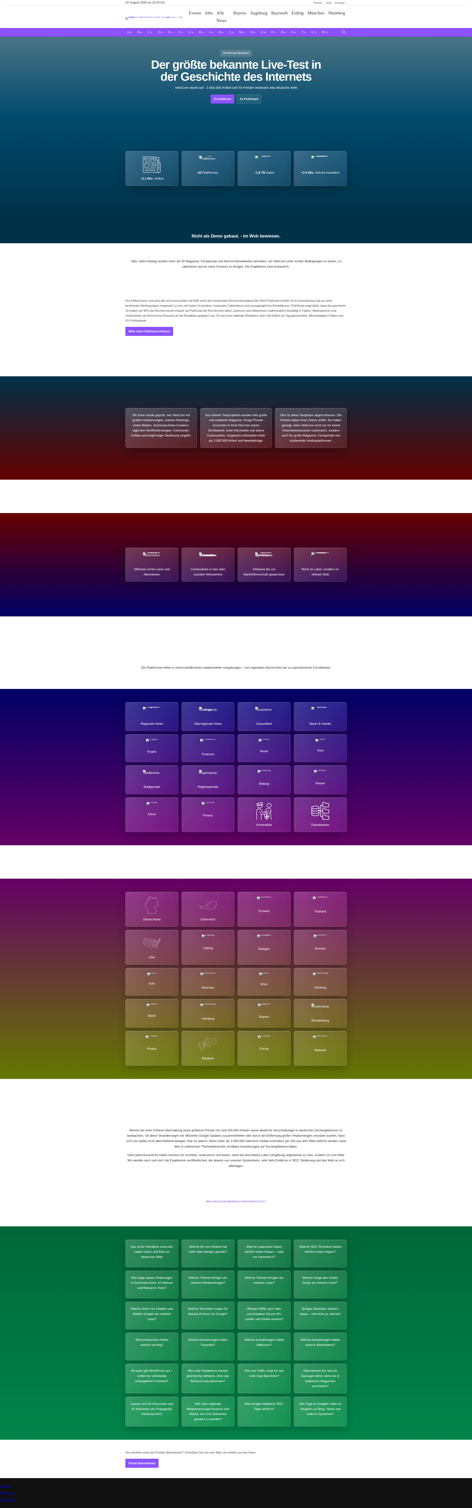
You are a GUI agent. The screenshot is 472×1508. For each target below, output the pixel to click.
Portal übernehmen (142, 1463)
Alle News (221, 17)
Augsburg (258, 13)
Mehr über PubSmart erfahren (149, 331)
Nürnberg (336, 13)
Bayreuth (279, 13)
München (316, 13)
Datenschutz (8, 1499)
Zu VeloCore (222, 99)
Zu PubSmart (249, 99)
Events (318, 2)
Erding (297, 13)
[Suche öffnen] (344, 32)
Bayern (239, 13)
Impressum (7, 1493)
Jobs (329, 2)
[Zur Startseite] (156, 16)
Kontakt (340, 2)
